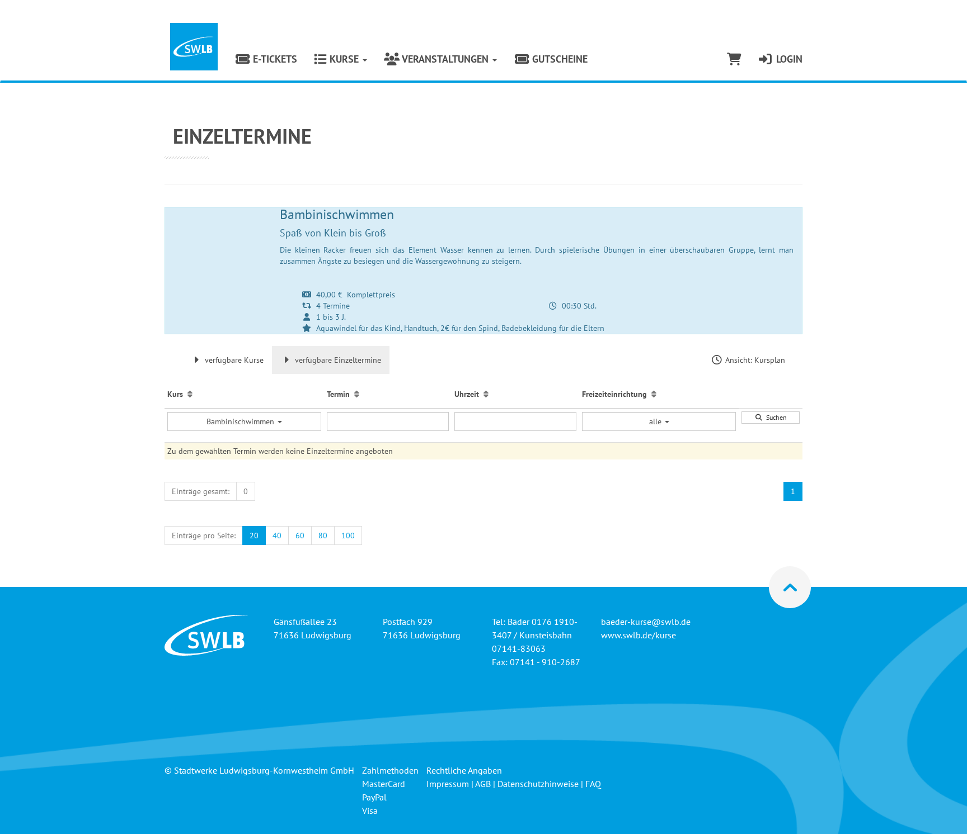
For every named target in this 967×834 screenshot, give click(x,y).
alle (656, 421)
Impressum (447, 783)
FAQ (593, 783)
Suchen (775, 417)
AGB (483, 783)
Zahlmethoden (390, 770)
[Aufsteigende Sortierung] (190, 394)
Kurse (344, 59)
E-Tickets (273, 59)
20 (254, 535)
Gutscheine (558, 59)
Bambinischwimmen (241, 421)
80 (322, 535)
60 (299, 535)
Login (787, 59)
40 (277, 535)
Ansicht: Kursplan (754, 360)
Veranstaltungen (445, 59)
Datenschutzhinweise (538, 783)
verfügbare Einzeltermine (337, 360)
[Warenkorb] (734, 59)
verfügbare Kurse (233, 360)
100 (348, 535)
